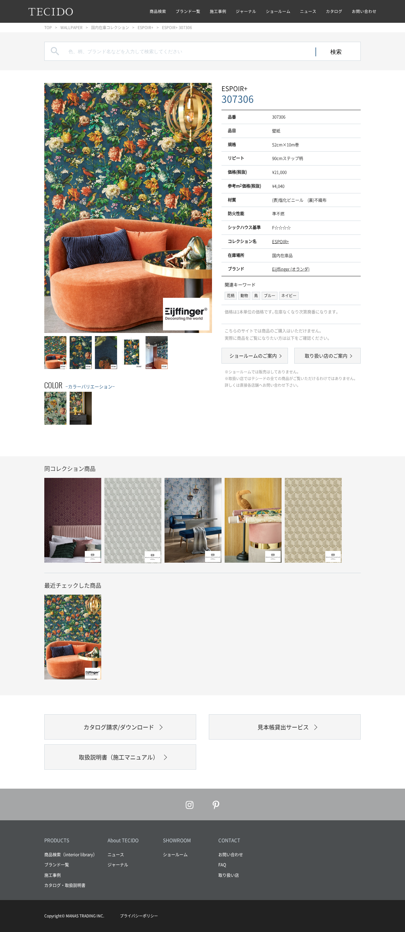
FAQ (222, 864)
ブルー (269, 295)
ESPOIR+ (145, 27)
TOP (48, 27)
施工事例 (218, 11)
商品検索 (158, 11)
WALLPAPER (71, 27)
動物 (244, 295)
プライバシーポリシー (139, 916)
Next (201, 207)
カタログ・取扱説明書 (64, 885)
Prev (55, 207)
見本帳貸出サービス (283, 727)
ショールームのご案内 (253, 355)
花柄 (230, 295)
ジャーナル (246, 11)
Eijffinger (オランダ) (290, 269)
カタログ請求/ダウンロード (119, 727)
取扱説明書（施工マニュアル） (119, 757)
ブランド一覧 (188, 11)
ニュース (308, 11)
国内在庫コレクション (110, 27)
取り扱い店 (228, 875)
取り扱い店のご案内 (326, 355)
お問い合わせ (364, 11)
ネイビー (288, 295)
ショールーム (278, 11)
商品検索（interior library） (70, 854)
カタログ (334, 11)
